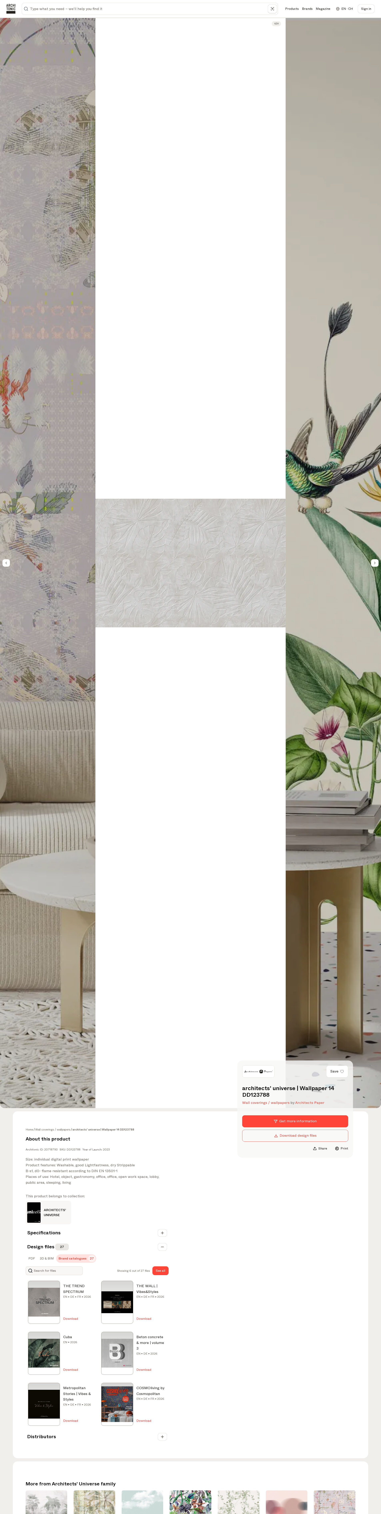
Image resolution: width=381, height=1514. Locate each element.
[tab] (31, 1258)
